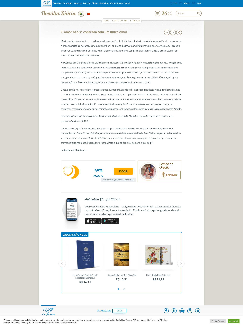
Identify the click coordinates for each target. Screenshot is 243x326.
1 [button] (119, 289)
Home (106, 21)
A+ (167, 32)
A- (173, 32)
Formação (67, 3)
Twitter (174, 311)
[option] (85, 263)
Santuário (104, 3)
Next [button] (180, 263)
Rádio (186, 3)
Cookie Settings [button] (218, 321)
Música (86, 3)
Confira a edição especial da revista (118, 180)
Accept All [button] (233, 321)
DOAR (119, 311)
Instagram (190, 311)
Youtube (182, 311)
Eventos (57, 3)
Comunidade (116, 3)
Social (127, 3)
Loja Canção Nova (75, 234)
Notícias (78, 3)
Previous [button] (62, 263)
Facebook (166, 311)
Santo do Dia (119, 21)
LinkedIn (197, 311)
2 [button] (124, 289)
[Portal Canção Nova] (46, 3)
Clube (94, 3)
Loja (199, 3)
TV (175, 3)
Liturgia (135, 21)
